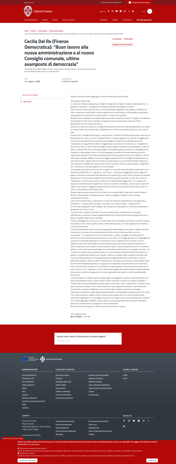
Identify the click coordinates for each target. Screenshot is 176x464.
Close (157, 440)
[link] (139, 2)
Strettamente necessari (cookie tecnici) (32, 448)
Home (26, 31)
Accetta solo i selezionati (27, 460)
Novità (33, 31)
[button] (149, 11)
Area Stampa (42, 31)
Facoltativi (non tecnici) (27, 453)
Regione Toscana (29, 2)
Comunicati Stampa (56, 31)
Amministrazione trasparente (111, 2)
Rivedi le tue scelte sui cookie (12, 438)
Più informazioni (33, 444)
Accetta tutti (152, 460)
